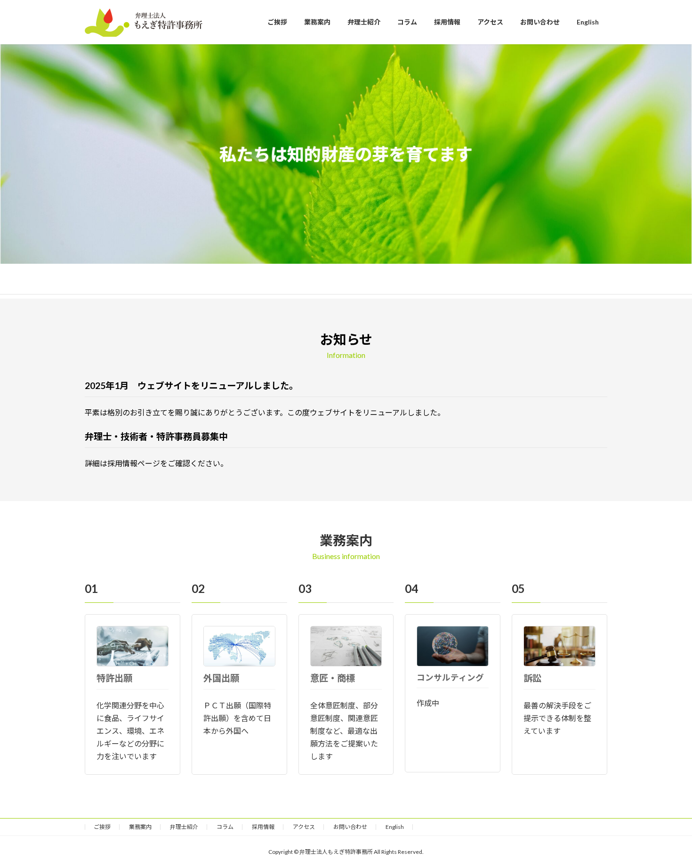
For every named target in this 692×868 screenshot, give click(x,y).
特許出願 (114, 678)
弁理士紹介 (184, 826)
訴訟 (532, 678)
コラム (225, 826)
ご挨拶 (102, 826)
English (395, 826)
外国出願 (221, 678)
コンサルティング (450, 677)
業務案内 (140, 826)
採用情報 (263, 826)
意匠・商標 (332, 678)
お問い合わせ (350, 826)
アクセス (304, 826)
